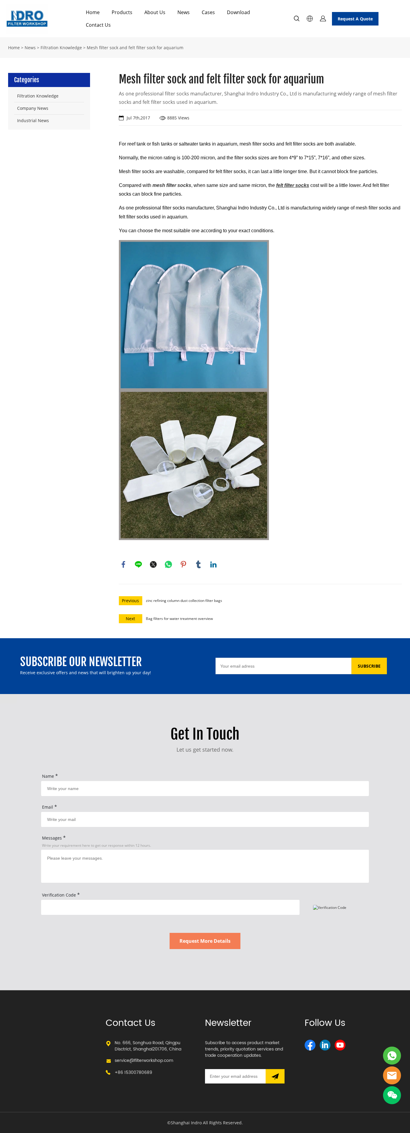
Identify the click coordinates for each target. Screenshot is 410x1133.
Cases (208, 12)
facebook (123, 564)
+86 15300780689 (133, 1072)
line (138, 564)
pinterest (183, 564)
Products (122, 12)
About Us (154, 12)
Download (238, 12)
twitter (153, 564)
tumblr (198, 564)
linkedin (213, 564)
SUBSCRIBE (369, 666)
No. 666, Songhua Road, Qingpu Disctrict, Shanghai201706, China (148, 1046)
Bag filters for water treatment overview (179, 618)
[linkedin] (325, 1045)
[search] (297, 19)
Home (93, 12)
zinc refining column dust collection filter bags (184, 600)
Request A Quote (355, 19)
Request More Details (205, 941)
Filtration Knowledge (61, 47)
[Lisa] (392, 1056)
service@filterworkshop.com (144, 1060)
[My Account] (323, 18)
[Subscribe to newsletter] (275, 1076)
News (183, 12)
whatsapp (168, 564)
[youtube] (340, 1045)
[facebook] (310, 1045)
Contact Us (98, 25)
